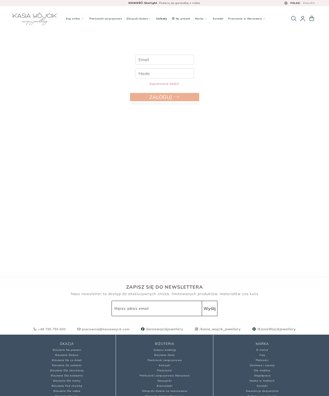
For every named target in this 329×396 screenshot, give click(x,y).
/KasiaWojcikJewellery (276, 329)
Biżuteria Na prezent (67, 350)
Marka (200, 18)
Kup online (73, 18)
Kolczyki (164, 365)
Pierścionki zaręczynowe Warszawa (165, 375)
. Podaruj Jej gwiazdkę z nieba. (165, 3)
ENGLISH (309, 3)
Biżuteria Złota (164, 355)
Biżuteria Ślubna (66, 355)
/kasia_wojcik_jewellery (220, 329)
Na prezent (182, 18)
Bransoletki (164, 386)
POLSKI (295, 3)
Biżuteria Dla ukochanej (67, 370)
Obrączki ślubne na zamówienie (164, 391)
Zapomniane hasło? (164, 84)
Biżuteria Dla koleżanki (67, 375)
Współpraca (262, 375)
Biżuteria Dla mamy (67, 380)
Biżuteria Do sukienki (67, 365)
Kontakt (218, 18)
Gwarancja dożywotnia (262, 391)
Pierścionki (164, 370)
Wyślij (210, 308)
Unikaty (161, 18)
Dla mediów (262, 370)
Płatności (262, 360)
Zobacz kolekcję (164, 350)
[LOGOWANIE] (302, 18)
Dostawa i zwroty (262, 365)
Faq (262, 355)
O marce (262, 350)
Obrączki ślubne (137, 18)
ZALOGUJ (161, 97)
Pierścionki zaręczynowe (105, 18)
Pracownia (245, 18)
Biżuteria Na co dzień (67, 360)
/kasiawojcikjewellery (164, 329)
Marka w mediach (262, 380)
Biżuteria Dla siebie (66, 391)
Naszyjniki (165, 380)
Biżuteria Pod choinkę (67, 386)
